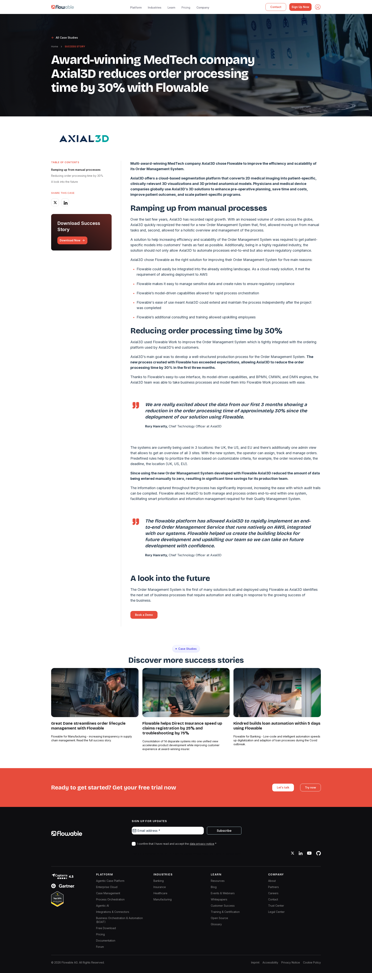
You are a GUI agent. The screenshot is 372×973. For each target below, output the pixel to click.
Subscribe (224, 831)
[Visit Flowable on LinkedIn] (300, 853)
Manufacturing (162, 899)
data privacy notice (202, 843)
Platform (136, 7)
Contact (275, 7)
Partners (273, 887)
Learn (171, 7)
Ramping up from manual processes (76, 169)
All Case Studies (67, 37)
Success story (75, 46)
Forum (100, 946)
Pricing (186, 7)
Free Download (106, 928)
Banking (158, 880)
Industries (154, 7)
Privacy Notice (290, 962)
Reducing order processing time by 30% (77, 175)
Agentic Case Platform (110, 880)
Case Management (108, 893)
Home (54, 46)
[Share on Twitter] (55, 202)
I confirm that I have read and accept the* (176, 843)
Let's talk (283, 787)
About (272, 880)
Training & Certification (225, 911)
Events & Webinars (223, 893)
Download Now (70, 240)
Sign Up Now (300, 7)
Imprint (255, 962)
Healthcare (160, 893)
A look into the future (64, 181)
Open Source (219, 918)
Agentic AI (102, 905)
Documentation (105, 940)
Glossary (216, 924)
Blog (214, 887)
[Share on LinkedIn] (65, 202)
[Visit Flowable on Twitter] (292, 853)
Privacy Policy (201, 853)
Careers (273, 893)
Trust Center (276, 905)
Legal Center (276, 911)
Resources (218, 880)
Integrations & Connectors (112, 911)
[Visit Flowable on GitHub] (318, 853)
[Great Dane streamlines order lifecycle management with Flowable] (95, 692)
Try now (310, 787)
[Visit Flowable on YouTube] (309, 853)
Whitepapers (219, 899)
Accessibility (270, 962)
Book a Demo (144, 614)
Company (202, 7)
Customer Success (223, 905)
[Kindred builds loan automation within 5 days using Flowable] (277, 692)
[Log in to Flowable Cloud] (318, 7)
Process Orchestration (110, 899)
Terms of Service (224, 853)
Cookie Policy (312, 962)
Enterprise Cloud (106, 887)
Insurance (159, 887)
